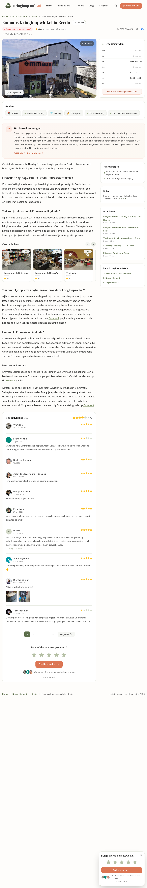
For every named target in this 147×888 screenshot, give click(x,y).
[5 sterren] (63, 655)
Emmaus (10, 380)
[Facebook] (142, 29)
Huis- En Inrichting (35, 113)
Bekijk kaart (15, 92)
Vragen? (103, 5)
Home (49, 5)
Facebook (54, 318)
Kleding (55, 113)
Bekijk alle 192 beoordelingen (27, 153)
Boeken (13, 113)
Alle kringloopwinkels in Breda (117, 273)
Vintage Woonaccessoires (124, 113)
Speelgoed (74, 113)
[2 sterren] (41, 655)
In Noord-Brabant (111, 278)
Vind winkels (133, 5)
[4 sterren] (56, 655)
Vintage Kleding (96, 113)
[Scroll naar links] (87, 244)
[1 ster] (34, 655)
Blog (91, 5)
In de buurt (64, 5)
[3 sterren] (49, 655)
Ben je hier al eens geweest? (120, 91)
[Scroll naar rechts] (93, 244)
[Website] (137, 29)
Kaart (81, 5)
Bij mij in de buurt (111, 282)
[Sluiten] (141, 855)
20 (52, 634)
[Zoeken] (116, 6)
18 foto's (88, 43)
